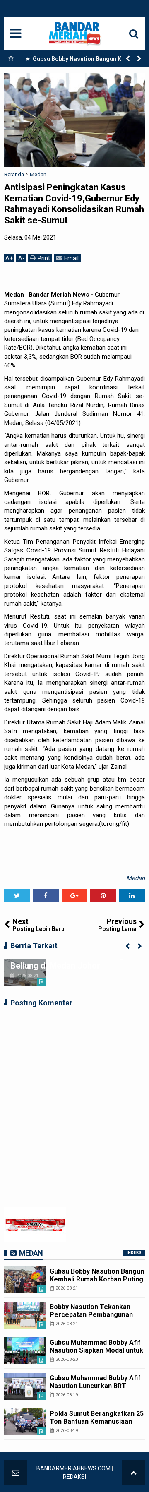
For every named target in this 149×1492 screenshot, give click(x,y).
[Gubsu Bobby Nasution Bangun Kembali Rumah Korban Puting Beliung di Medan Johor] (25, 1279)
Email (71, 258)
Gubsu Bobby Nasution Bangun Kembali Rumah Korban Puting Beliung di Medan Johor (84, 60)
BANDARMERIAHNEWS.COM (73, 1468)
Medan (135, 878)
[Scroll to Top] (133, 1472)
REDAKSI (74, 1476)
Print (44, 258)
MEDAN (31, 1253)
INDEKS (134, 1252)
